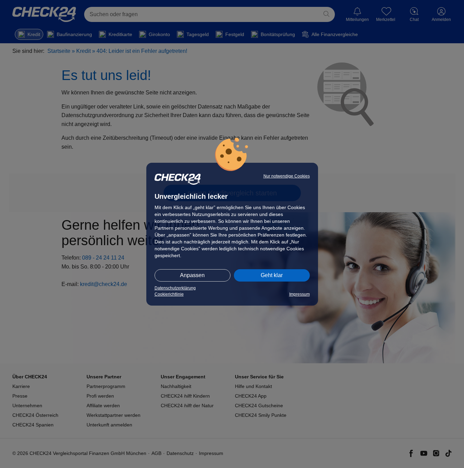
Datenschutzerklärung (175, 288)
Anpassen (192, 275)
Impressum (299, 294)
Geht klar (272, 275)
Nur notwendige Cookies (286, 176)
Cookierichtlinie (169, 294)
